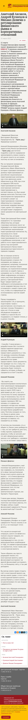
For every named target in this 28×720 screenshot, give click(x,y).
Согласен (6, 717)
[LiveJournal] (24, 632)
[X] (22, 632)
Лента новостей (8, 643)
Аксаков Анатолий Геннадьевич (13, 657)
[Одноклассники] (18, 632)
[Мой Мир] (20, 632)
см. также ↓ (23, 40)
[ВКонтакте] (15, 632)
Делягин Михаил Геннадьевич (12, 663)
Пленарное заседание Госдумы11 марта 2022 (13, 650)
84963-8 (4, 49)
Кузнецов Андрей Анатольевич (13, 660)
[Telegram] (26, 632)
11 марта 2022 (6, 38)
